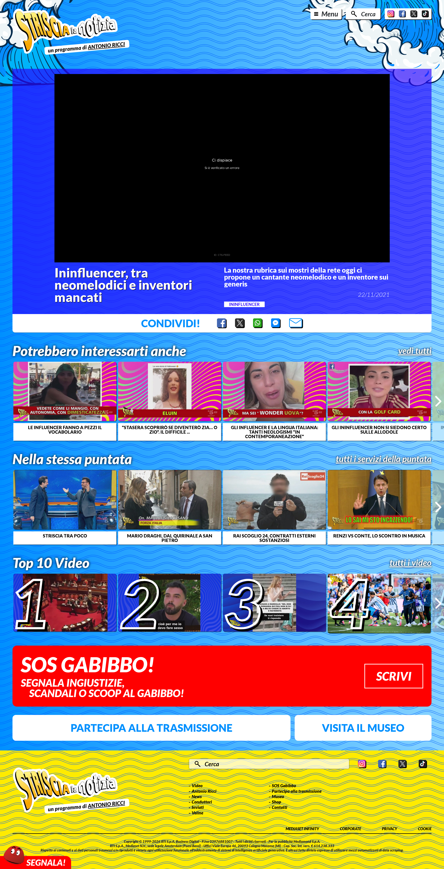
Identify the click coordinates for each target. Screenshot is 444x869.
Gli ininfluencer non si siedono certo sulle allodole (379, 429)
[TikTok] (425, 13)
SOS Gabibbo (284, 785)
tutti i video (411, 562)
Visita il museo (363, 728)
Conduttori (202, 801)
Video (197, 785)
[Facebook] (402, 13)
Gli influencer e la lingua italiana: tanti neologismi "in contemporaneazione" (274, 432)
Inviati (198, 807)
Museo (278, 796)
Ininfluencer (244, 304)
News (197, 796)
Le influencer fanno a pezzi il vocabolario (65, 429)
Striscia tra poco (65, 535)
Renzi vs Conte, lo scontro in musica (379, 535)
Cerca (368, 14)
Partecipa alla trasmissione (151, 728)
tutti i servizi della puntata (384, 458)
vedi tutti (415, 350)
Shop (276, 801)
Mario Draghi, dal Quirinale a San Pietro (169, 537)
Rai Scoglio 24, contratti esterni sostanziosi (274, 537)
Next (438, 401)
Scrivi (393, 676)
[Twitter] (413, 13)
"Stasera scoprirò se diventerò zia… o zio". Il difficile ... (169, 429)
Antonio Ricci (204, 791)
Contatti (279, 807)
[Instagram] (390, 13)
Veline (197, 812)
